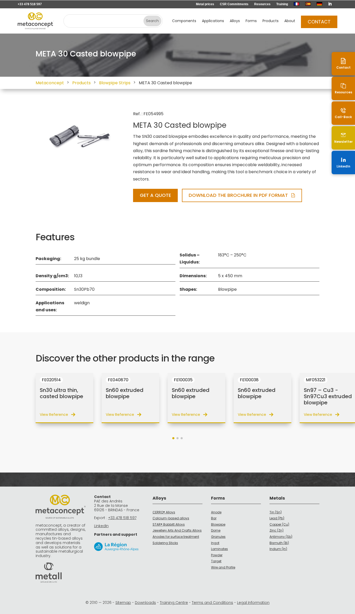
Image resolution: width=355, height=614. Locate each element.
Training (282, 4)
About (289, 21)
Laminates (219, 549)
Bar (213, 518)
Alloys (235, 21)
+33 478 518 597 (30, 4)
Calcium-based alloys (171, 518)
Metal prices (205, 4)
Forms (251, 21)
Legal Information (253, 602)
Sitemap (123, 602)
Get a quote (155, 195)
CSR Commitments (234, 4)
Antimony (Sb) (280, 536)
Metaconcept (50, 83)
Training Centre (174, 602)
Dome (215, 530)
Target (216, 561)
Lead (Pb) (276, 518)
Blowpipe (218, 524)
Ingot (215, 543)
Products (270, 21)
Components (184, 21)
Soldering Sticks (165, 543)
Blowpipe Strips (114, 83)
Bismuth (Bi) (279, 543)
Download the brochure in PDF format (238, 195)
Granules (218, 536)
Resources (262, 4)
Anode (216, 512)
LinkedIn (101, 525)
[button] (173, 438)
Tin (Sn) (275, 512)
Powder (216, 555)
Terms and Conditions (212, 602)
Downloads (145, 602)
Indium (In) (278, 549)
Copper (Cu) (279, 524)
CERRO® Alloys (164, 512)
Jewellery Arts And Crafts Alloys (177, 530)
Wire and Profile (223, 567)
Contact (319, 21)
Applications (213, 21)
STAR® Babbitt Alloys (169, 524)
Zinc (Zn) (276, 530)
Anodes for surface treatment (176, 536)
